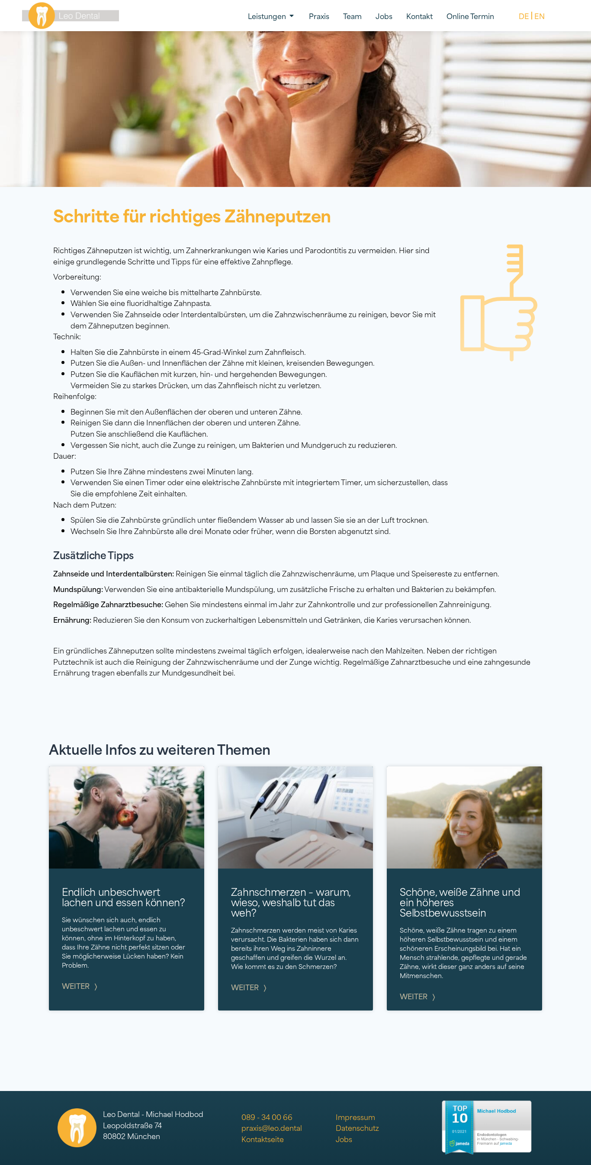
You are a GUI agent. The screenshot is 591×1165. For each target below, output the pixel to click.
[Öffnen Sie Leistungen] (291, 15)
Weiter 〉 (79, 985)
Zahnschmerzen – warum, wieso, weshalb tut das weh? (290, 901)
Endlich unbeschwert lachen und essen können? (123, 896)
